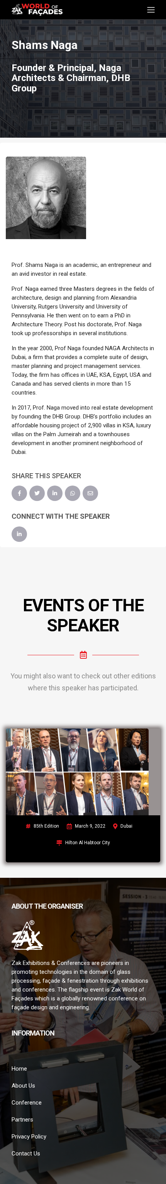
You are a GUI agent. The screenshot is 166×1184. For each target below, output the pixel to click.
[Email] (90, 493)
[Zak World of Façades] (37, 9)
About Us (23, 1085)
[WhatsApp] (72, 493)
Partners (22, 1119)
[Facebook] (19, 493)
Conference (27, 1102)
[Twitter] (37, 493)
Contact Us (26, 1153)
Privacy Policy (29, 1136)
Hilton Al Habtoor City (87, 842)
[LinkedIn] (55, 493)
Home (19, 1068)
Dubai (126, 826)
